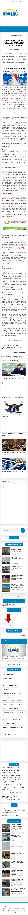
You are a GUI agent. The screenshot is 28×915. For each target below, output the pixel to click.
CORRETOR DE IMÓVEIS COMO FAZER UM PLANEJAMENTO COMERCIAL (12, 472)
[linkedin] (16, 1)
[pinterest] (23, 1)
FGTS (4, 708)
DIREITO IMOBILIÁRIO (8, 700)
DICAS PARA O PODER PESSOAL (11, 779)
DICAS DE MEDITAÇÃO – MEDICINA (12, 771)
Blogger (18, 664)
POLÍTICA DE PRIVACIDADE (10, 816)
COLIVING (5, 719)
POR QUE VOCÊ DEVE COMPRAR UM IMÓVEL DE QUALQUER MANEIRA (17, 863)
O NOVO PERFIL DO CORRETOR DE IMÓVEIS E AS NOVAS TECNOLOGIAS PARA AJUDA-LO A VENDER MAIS (13, 378)
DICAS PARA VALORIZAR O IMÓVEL (12, 693)
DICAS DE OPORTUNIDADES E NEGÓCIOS (11, 773)
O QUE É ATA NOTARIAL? (17, 566)
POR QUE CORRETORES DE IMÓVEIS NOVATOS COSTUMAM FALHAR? (17, 835)
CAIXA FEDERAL (20, 704)
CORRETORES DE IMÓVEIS (15, 340)
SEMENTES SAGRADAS (8, 798)
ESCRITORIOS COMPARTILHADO (11, 731)
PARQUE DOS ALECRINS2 (9, 734)
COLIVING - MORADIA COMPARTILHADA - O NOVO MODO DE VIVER (17, 854)
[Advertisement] (14, 750)
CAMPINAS (19, 700)
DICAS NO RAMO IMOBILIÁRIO (11, 778)
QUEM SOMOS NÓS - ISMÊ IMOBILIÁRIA (13, 810)
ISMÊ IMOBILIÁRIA (7, 689)
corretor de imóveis (21, 59)
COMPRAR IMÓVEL (16, 719)
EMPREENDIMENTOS (8, 697)
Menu (4, 29)
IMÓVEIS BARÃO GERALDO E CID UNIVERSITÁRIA (11, 785)
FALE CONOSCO (6, 814)
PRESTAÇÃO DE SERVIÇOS (9, 812)
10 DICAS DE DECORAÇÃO (17, 843)
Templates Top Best (10, 910)
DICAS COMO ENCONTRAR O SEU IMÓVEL (11, 768)
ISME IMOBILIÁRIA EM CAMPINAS (12, 791)
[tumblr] (18, 1)
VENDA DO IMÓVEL (8, 678)
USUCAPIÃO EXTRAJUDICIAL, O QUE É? (17, 559)
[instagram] (21, 1)
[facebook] (9, 1)
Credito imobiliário (8, 674)
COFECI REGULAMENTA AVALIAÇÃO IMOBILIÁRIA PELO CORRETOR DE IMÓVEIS (12, 396)
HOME (4, 808)
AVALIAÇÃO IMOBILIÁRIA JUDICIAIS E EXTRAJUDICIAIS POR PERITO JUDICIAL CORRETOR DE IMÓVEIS (17, 578)
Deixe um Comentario (14, 49)
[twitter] (11, 1)
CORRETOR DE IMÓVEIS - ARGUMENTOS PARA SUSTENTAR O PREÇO (13, 453)
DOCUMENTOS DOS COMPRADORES (13, 727)
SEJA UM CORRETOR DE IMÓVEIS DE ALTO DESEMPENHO (12, 434)
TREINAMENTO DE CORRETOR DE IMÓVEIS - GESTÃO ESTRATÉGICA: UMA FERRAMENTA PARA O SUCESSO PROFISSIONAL (13, 356)
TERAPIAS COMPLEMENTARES (11, 800)
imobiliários (21, 62)
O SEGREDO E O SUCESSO (9, 796)
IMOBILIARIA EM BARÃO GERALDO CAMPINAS (12, 782)
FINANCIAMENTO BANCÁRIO (10, 685)
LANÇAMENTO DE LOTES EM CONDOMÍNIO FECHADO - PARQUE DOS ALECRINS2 (18, 586)
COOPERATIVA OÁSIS (8, 723)
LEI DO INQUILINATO (14, 708)
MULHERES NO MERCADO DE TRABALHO (13, 712)
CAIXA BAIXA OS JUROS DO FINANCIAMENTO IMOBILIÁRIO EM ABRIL (18, 890)
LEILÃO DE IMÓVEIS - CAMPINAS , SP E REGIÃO (13, 793)
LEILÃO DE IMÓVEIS (8, 704)
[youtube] (14, 1)
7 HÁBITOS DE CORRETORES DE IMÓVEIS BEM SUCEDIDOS (13, 415)
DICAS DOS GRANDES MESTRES (11, 776)
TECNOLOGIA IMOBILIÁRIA (10, 682)
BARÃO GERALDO (7, 715)
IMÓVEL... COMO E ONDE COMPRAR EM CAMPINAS (13, 788)
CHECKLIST (18, 715)
